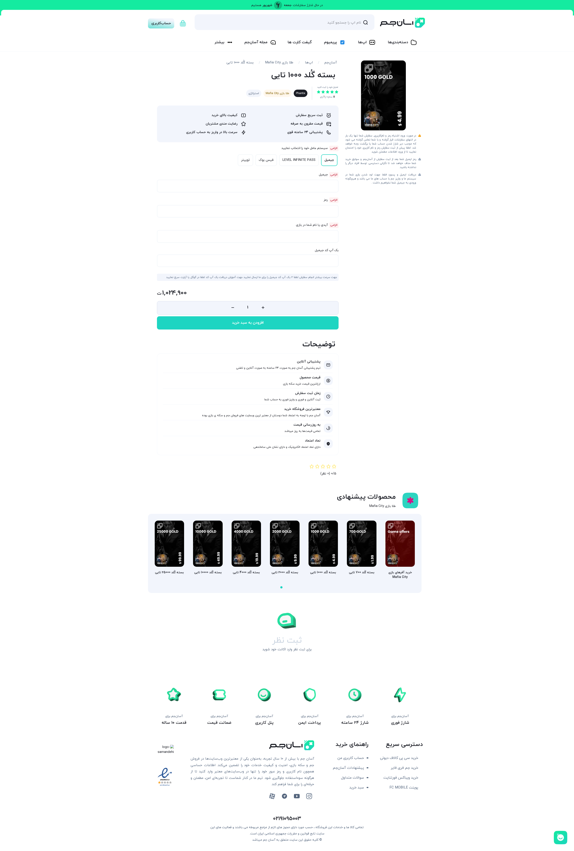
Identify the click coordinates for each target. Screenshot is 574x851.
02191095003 (287, 819)
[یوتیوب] (297, 796)
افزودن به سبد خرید (248, 322)
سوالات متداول (352, 777)
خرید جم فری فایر (404, 767)
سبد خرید (356, 787)
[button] (281, 587)
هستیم (256, 5)
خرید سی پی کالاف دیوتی (399, 758)
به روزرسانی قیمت (307, 424)
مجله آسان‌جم (255, 42)
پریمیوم (330, 42)
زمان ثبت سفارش (307, 393)
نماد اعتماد (312, 440)
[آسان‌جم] (402, 23)
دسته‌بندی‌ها (398, 42)
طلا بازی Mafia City (279, 62)
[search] (365, 22)
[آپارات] (272, 796)
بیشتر (219, 42)
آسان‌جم (330, 62)
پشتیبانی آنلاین (308, 361)
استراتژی (253, 93)
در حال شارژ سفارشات (308, 5)
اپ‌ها (362, 42)
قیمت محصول (310, 377)
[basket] (183, 22)
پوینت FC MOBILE (403, 787)
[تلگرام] (284, 796)
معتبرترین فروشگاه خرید (302, 409)
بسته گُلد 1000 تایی (240, 62)
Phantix (300, 93)
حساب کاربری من (350, 758)
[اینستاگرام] (309, 796)
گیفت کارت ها (300, 42)
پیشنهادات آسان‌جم (348, 767)
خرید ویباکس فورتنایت (400, 777)
